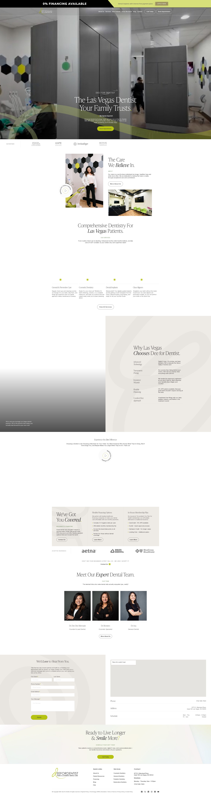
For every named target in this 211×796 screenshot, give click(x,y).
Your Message (35, 699)
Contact (139, 11)
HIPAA (98, 791)
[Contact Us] (109, 564)
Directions (137, 778)
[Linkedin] (148, 792)
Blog (134, 11)
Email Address (35, 691)
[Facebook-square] (142, 792)
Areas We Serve (127, 11)
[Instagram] (151, 792)
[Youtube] (158, 792)
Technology (93, 791)
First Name (34, 676)
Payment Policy (85, 791)
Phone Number (36, 684)
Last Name (57, 676)
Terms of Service (112, 791)
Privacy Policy (121, 791)
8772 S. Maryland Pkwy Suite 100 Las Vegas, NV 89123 (196, 708)
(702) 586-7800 (201, 701)
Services (108, 11)
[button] (66, 191)
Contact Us (104, 564)
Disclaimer (103, 791)
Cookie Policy (129, 791)
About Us (101, 11)
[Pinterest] (155, 792)
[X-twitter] (145, 792)
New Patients (116, 11)
